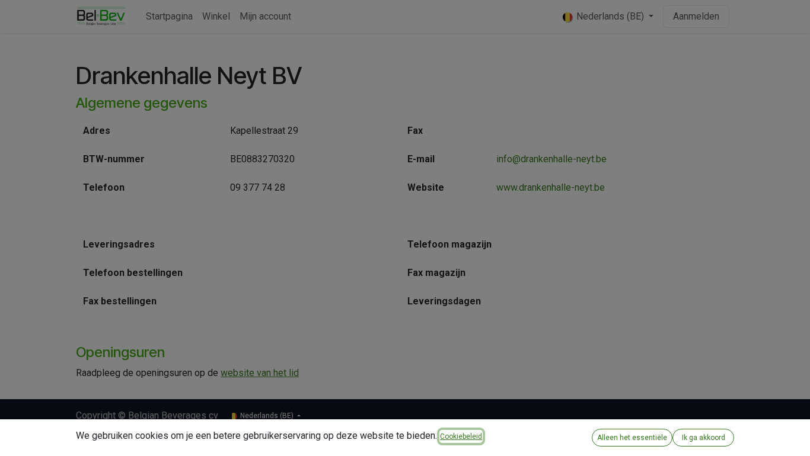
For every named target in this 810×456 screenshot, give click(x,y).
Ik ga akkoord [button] (703, 437)
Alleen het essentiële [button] (632, 437)
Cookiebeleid (461, 436)
